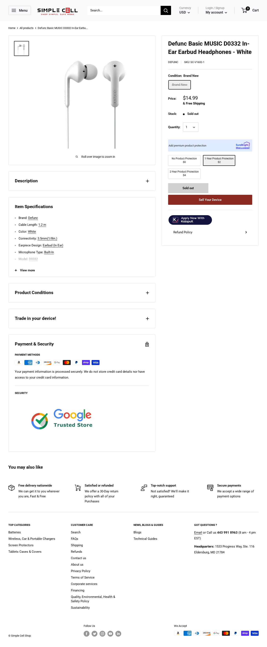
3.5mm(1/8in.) (47, 238)
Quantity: (174, 127)
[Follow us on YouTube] (110, 634)
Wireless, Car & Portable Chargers (31, 539)
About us (77, 564)
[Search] (166, 10)
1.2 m (42, 225)
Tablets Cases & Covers (25, 552)
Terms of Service (82, 577)
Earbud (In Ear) (53, 245)
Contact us (78, 558)
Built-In (49, 252)
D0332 (33, 259)
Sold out (188, 188)
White (32, 231)
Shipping (77, 545)
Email (198, 532)
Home (11, 28)
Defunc (173, 62)
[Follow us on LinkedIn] (118, 634)
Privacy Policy (80, 571)
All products (27, 28)
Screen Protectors (21, 545)
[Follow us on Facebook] (86, 634)
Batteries (14, 532)
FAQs (74, 539)
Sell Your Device (210, 200)
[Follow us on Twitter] (94, 634)
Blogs (137, 532)
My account (215, 12)
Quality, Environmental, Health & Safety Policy (93, 599)
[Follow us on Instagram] (102, 634)
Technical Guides (145, 539)
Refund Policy (182, 232)
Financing (77, 590)
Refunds (76, 552)
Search (76, 532)
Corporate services (84, 584)
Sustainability (80, 608)
